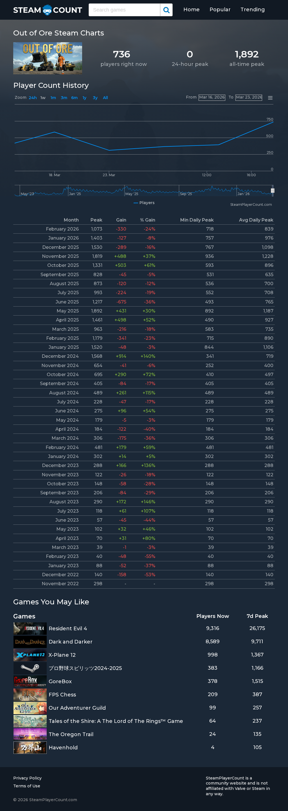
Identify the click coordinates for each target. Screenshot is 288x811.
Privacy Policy (27, 778)
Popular (220, 9)
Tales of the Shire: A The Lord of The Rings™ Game (116, 721)
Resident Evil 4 (68, 628)
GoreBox (60, 681)
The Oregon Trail (71, 734)
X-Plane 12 (62, 655)
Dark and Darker (71, 642)
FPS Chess (62, 695)
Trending (252, 9)
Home (191, 9)
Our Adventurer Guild (77, 708)
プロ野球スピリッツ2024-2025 (85, 668)
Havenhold (63, 748)
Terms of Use (26, 785)
